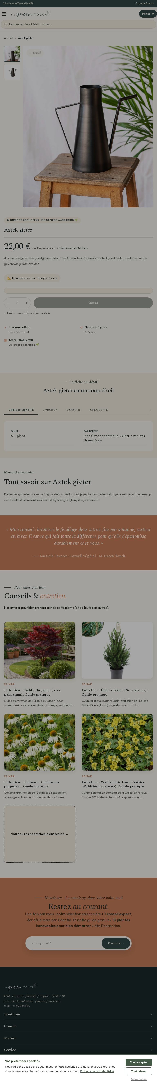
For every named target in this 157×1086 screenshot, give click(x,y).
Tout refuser (138, 1071)
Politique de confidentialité (97, 1071)
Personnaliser (139, 1079)
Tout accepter (139, 1062)
